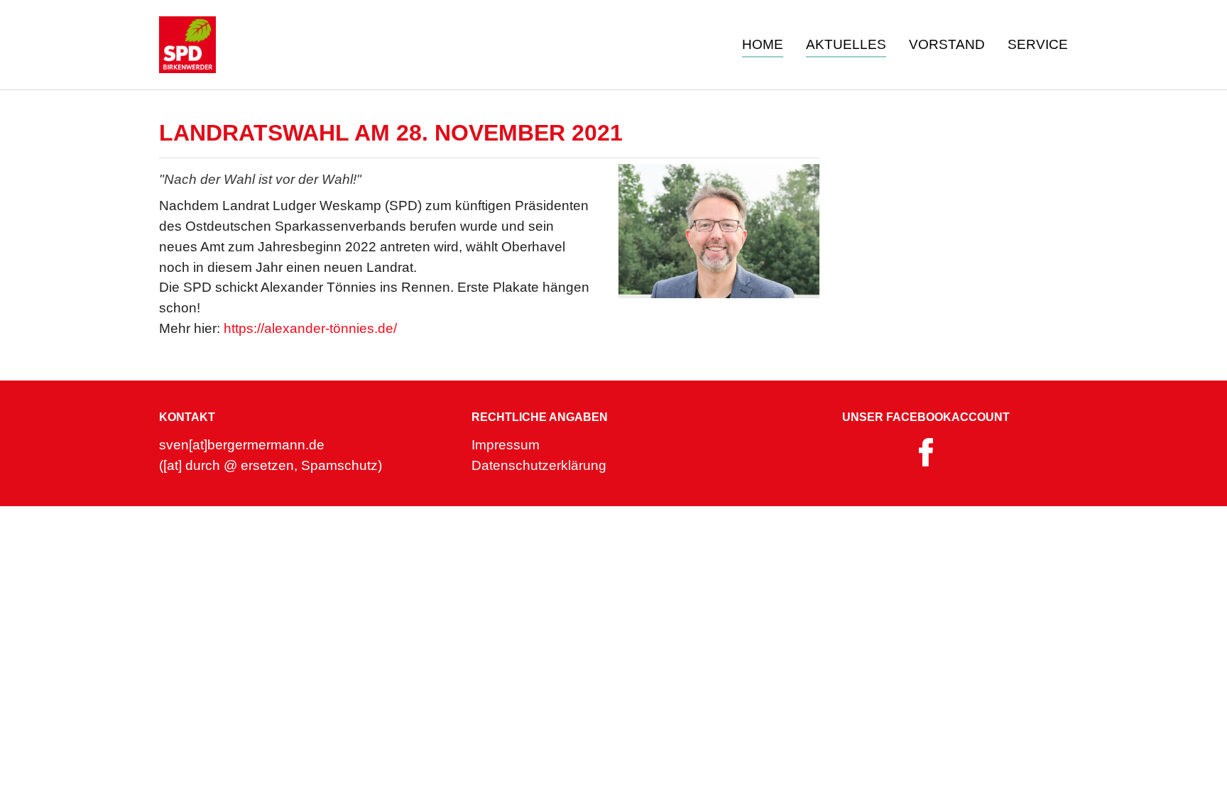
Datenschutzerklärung (538, 465)
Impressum (505, 444)
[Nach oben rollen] (1192, 758)
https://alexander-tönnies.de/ (310, 328)
